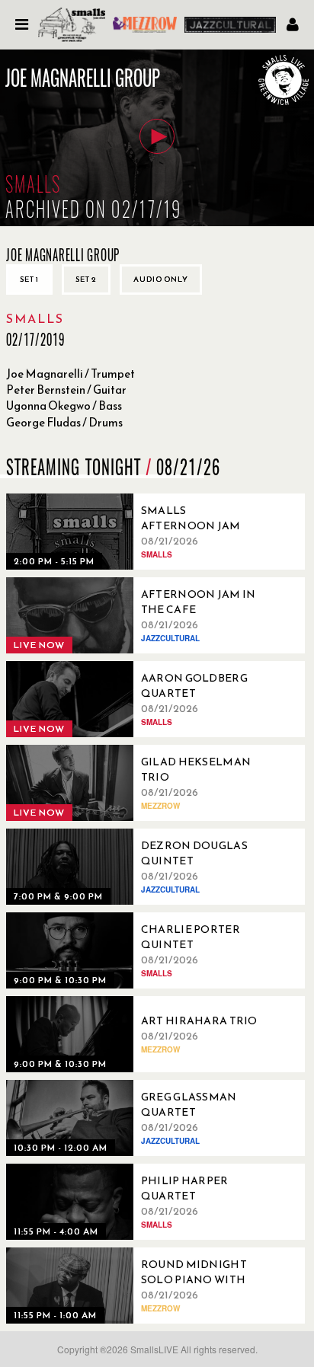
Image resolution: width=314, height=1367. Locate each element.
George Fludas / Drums (64, 422)
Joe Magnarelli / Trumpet (70, 373)
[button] (157, 136)
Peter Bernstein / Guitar (66, 389)
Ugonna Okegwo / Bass (64, 405)
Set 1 (29, 279)
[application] (157, 138)
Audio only (160, 279)
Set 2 (86, 279)
